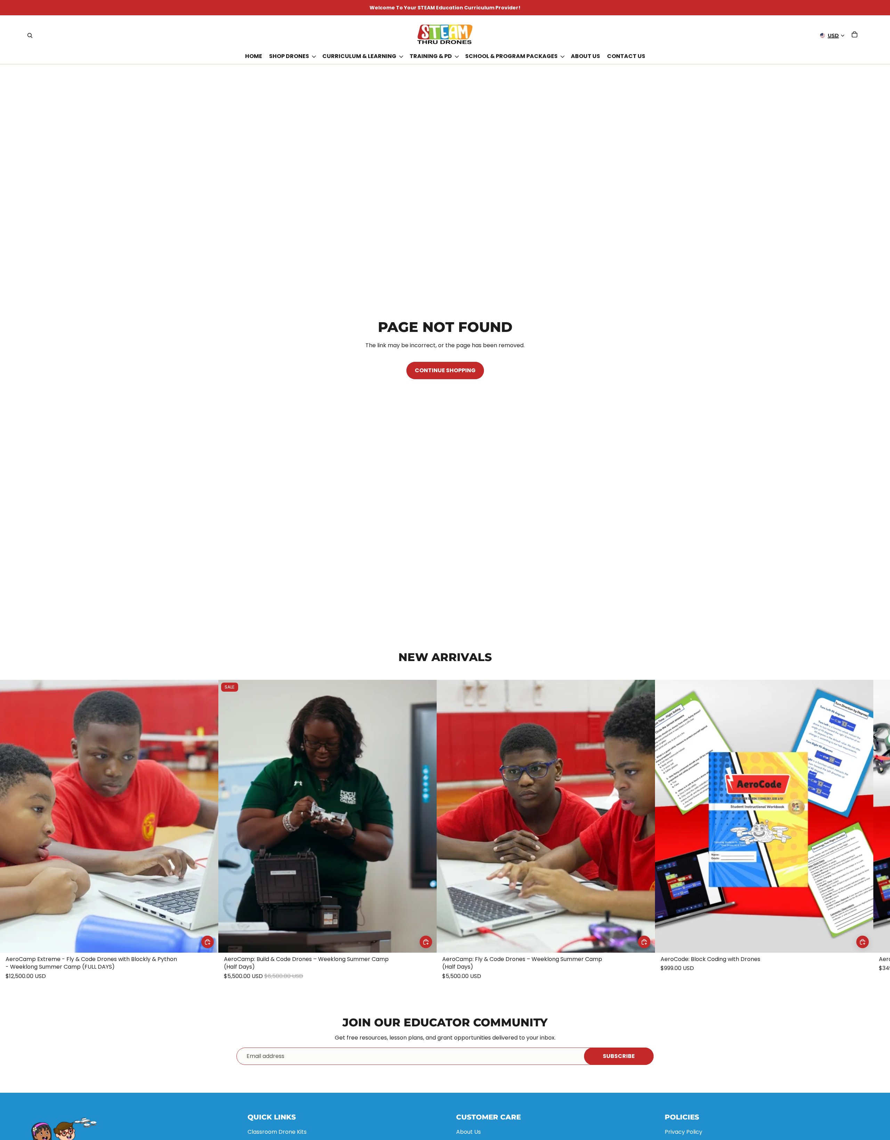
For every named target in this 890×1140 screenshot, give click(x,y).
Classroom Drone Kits (277, 1132)
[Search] (30, 35)
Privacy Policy (683, 1132)
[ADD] (207, 942)
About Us (468, 1132)
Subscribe (619, 1056)
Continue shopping (445, 370)
